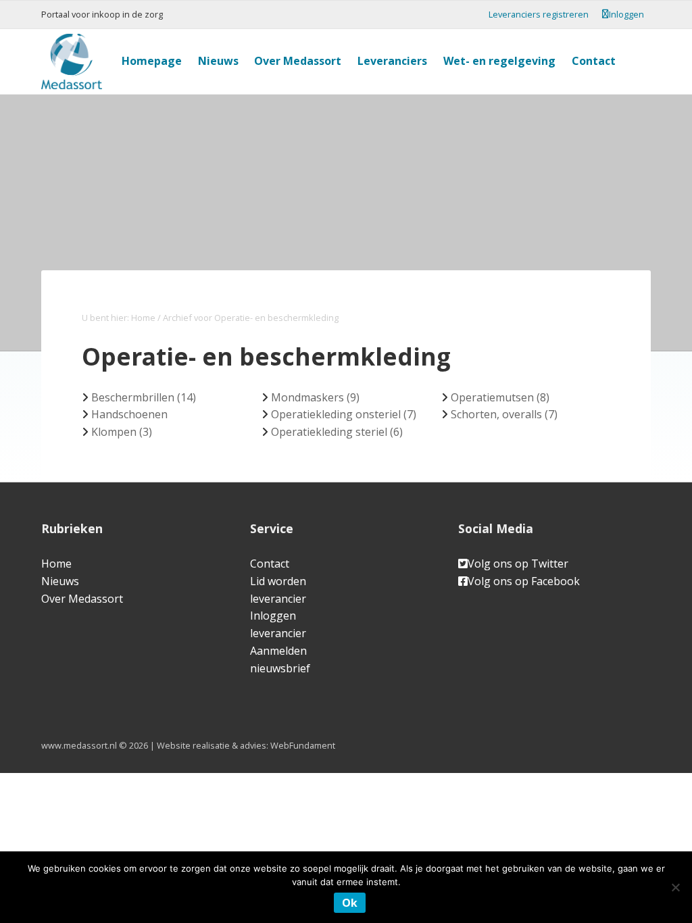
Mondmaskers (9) (315, 397)
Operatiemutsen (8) (500, 397)
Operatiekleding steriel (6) (337, 431)
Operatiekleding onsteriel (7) (343, 414)
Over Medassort (82, 598)
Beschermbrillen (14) (143, 397)
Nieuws (60, 581)
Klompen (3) (121, 431)
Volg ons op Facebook (524, 581)
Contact (269, 563)
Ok (349, 902)
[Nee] (675, 887)
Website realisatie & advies (211, 745)
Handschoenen (129, 414)
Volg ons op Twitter (518, 563)
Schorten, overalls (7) (504, 414)
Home (56, 563)
